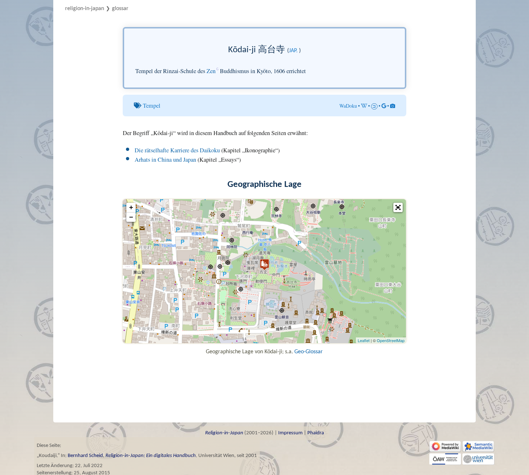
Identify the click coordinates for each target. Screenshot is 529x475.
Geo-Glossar (308, 352)
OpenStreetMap (390, 340)
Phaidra (315, 433)
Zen (211, 71)
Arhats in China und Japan (165, 159)
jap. (293, 51)
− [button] (131, 217)
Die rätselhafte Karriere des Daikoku (177, 150)
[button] (398, 207)
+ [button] (131, 207)
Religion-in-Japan (84, 9)
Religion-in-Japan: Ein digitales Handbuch (150, 455)
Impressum (290, 433)
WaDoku (348, 105)
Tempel (151, 105)
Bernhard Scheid (85, 455)
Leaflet (364, 340)
